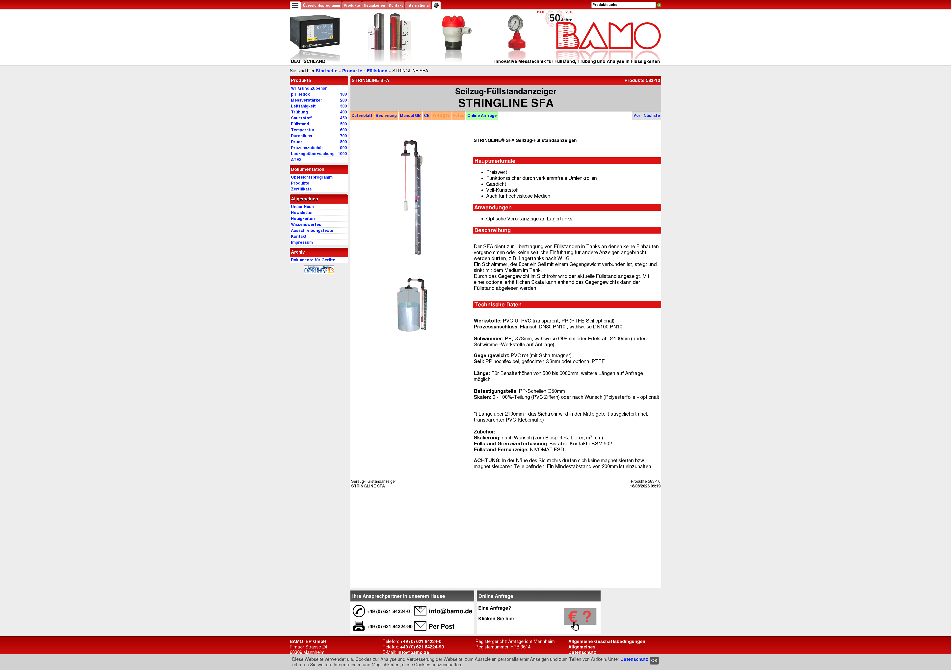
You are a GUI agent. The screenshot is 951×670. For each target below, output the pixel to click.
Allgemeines (581, 646)
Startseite (327, 70)
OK (654, 660)
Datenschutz (634, 659)
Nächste (652, 115)
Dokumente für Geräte (313, 260)
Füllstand (377, 70)
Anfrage (482, 115)
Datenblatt (362, 115)
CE (426, 115)
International (418, 5)
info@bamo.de (413, 652)
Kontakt (396, 5)
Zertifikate (301, 189)
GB (410, 115)
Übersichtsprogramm (321, 5)
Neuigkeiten (374, 5)
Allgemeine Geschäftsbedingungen (606, 641)
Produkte (352, 5)
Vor (637, 115)
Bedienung (386, 115)
